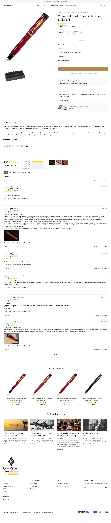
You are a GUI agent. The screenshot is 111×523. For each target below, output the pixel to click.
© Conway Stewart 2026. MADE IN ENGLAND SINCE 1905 (38, 512)
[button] (103, 202)
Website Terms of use (35, 489)
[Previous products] (5, 385)
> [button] (60, 354)
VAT (82, 91)
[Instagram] (57, 487)
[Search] (104, 5)
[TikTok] (65, 487)
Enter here (65, 1)
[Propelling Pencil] (81, 33)
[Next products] (106, 385)
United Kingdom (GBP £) (11, 512)
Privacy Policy (34, 486)
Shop (37, 5)
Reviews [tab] (7, 176)
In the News (6, 496)
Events (4, 491)
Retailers (5, 502)
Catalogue (5, 489)
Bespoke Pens (54, 5)
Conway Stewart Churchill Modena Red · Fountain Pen (17, 198)
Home (59, 12)
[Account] (101, 5)
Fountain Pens (6, 494)
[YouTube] (70, 487)
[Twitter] (63, 487)
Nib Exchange (90, 91)
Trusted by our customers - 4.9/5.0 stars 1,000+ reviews (83, 73)
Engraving (83, 40)
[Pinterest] (68, 487)
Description (9, 122)
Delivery (70, 91)
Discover (44, 5)
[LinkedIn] (73, 487)
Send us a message (82, 83)
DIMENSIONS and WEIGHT (15, 146)
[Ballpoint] (72, 33)
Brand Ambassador (8, 486)
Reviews (62, 5)
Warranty (61, 91)
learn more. (67, 96)
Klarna (99, 91)
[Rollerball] (76, 33)
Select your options (83, 69)
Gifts (77, 91)
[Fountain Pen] (67, 33)
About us (5, 483)
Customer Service (71, 5)
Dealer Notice (33, 483)
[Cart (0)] (107, 5)
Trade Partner (6, 499)
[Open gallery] (28, 37)
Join (106, 487)
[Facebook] (60, 487)
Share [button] (7, 202)
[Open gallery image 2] (15, 75)
